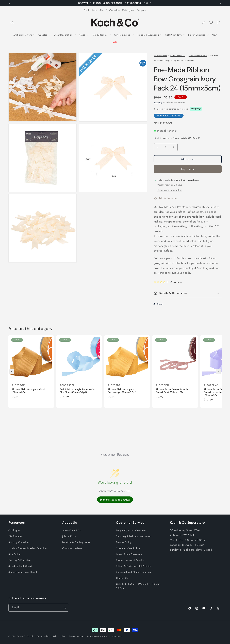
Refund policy (59, 636)
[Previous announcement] (9, 3)
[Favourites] (211, 22)
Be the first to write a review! (115, 499)
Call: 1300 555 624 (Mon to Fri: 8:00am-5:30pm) (138, 586)
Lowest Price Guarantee (129, 554)
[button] (12, 22)
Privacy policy (43, 636)
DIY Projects (90, 10)
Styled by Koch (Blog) (20, 566)
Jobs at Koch (69, 536)
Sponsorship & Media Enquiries (133, 572)
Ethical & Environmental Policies (133, 566)
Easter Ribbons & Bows (198, 55)
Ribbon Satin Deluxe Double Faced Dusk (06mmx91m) (172, 391)
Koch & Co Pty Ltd (25, 636)
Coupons (141, 10)
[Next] (218, 371)
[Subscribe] (65, 608)
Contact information (113, 636)
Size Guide (14, 554)
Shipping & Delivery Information (133, 536)
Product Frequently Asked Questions (28, 548)
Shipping (158, 102)
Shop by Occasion (18, 542)
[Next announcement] (220, 3)
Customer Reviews (72, 548)
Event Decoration (160, 55)
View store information (169, 190)
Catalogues (128, 10)
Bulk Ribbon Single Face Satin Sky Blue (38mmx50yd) (77, 391)
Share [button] (160, 304)
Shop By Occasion (110, 10)
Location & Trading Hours (76, 542)
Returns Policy (123, 542)
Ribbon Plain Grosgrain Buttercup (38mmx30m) (122, 391)
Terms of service (76, 636)
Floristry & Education (19, 560)
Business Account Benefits (130, 560)
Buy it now (187, 169)
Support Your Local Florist (22, 572)
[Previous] (11, 371)
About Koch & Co (71, 530)
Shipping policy (94, 636)
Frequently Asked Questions (131, 530)
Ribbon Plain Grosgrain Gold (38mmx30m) (28, 391)
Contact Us (122, 578)
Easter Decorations (177, 55)
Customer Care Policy (128, 548)
